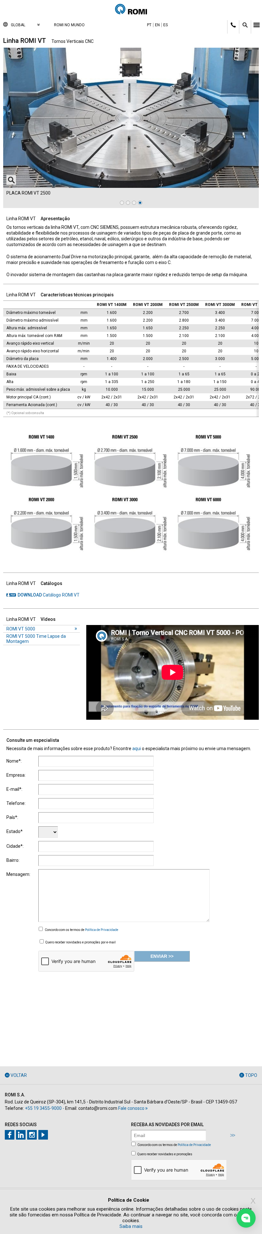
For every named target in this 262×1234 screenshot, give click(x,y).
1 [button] (122, 203)
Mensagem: (18, 874)
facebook (9, 1135)
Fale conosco (131, 1108)
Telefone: (16, 803)
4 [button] (140, 203)
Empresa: (16, 775)
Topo (251, 1075)
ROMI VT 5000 (20, 628)
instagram (32, 1135)
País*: (12, 817)
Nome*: (14, 761)
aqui (136, 748)
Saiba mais (131, 1226)
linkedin (21, 1135)
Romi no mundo (69, 25)
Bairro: (12, 860)
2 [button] (128, 203)
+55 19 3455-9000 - (44, 1108)
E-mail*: (14, 789)
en (157, 25)
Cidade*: (15, 846)
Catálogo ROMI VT (49, 594)
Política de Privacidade (101, 930)
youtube (43, 1135)
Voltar (19, 1075)
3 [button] (134, 203)
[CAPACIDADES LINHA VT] (131, 563)
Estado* (14, 831)
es (165, 25)
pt (149, 25)
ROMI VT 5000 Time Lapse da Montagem (36, 639)
